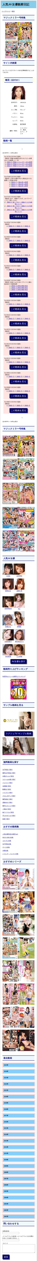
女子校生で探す (8, 769)
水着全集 (5, 850)
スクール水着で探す (9, 779)
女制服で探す (7, 786)
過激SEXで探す (7, 802)
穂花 (13, 11)
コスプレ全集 (7, 840)
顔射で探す (6, 819)
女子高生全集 (7, 844)
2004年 (6, 1197)
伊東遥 (19, 626)
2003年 (6, 1204)
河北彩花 (8, 656)
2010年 (6, 1159)
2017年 (6, 1115)
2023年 (6, 1077)
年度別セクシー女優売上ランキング (14, 676)
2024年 (6, 1071)
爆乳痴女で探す (8, 799)
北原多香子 (8, 641)
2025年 (6, 1065)
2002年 (6, 1210)
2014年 (6, 1134)
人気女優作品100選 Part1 (10, 834)
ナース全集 (6, 847)
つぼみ (8, 576)
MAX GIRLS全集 (8, 837)
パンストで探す (8, 783)
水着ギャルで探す (8, 776)
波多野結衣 (8, 608)
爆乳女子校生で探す (9, 773)
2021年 (6, 1090)
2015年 (6, 1128)
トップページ (6, 11)
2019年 (6, 1103)
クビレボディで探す (9, 796)
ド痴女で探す (7, 809)
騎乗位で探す (7, 789)
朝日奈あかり (19, 641)
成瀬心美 (19, 591)
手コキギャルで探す (9, 815)
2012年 (6, 1147)
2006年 (6, 1185)
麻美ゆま (8, 591)
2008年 (6, 1172)
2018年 (6, 1109)
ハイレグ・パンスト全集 (10, 854)
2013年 (6, 1140)
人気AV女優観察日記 (16, 4)
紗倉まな (8, 626)
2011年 (6, 1153)
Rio (19, 609)
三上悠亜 (19, 656)
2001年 (6, 1216)
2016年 (6, 1122)
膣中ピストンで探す (9, 806)
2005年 (6, 1191)
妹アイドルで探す (8, 812)
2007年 (6, 1178)
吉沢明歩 (19, 576)
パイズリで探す (8, 792)
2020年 (6, 1096)
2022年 (6, 1084)
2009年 (6, 1166)
